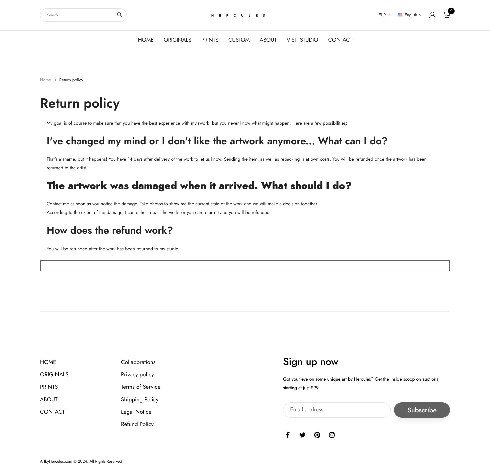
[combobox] (83, 15)
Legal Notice (136, 412)
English (411, 15)
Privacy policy (137, 375)
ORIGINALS (177, 40)
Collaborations (138, 362)
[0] (446, 15)
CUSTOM (239, 40)
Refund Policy (137, 424)
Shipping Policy (139, 399)
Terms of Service (140, 387)
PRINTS (209, 40)
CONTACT (340, 40)
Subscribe (422, 410)
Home (46, 80)
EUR (382, 15)
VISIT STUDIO (302, 40)
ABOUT (268, 40)
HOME (146, 40)
